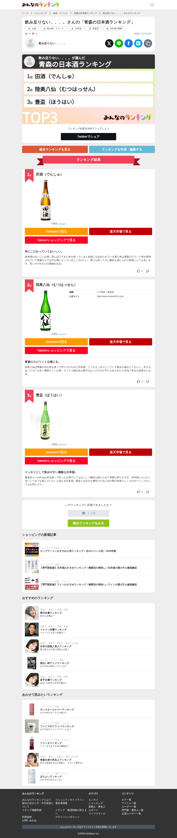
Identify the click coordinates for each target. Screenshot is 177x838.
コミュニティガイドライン (69, 799)
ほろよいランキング (51, 776)
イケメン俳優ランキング (53, 629)
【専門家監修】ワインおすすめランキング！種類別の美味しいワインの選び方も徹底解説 (88, 584)
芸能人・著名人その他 (67, 643)
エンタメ (44, 660)
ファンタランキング (51, 743)
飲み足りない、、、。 (52, 43)
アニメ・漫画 (57, 660)
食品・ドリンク (60, 13)
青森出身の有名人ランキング (56, 759)
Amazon (62, 223)
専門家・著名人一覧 (132, 810)
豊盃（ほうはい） (50, 395)
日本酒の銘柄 (115, 28)
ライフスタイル (96, 813)
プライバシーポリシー (67, 817)
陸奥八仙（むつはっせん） (56, 285)
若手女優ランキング (51, 679)
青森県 (95, 28)
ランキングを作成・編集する (122, 149)
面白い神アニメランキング (54, 663)
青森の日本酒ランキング (85, 13)
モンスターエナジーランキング (57, 709)
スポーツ (93, 810)
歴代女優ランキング (51, 612)
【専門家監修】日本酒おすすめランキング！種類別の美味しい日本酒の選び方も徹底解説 (88, 567)
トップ (25, 13)
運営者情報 (61, 803)
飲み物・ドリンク (55, 28)
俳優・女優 (62, 609)
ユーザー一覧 (129, 806)
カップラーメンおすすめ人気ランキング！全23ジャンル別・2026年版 (78, 551)
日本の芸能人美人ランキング (56, 646)
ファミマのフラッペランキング (57, 726)
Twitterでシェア (88, 136)
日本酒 (77, 28)
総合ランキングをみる (88, 523)
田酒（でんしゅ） (50, 174)
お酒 (33, 28)
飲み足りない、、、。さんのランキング (121, 13)
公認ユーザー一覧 (131, 813)
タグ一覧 (126, 799)
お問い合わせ (29, 820)
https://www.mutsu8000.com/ (110, 296)
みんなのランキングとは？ (36, 799)
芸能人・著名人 (47, 609)
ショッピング (41, 13)
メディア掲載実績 (31, 810)
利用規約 (27, 817)
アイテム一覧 (129, 803)
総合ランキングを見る (55, 149)
